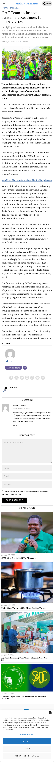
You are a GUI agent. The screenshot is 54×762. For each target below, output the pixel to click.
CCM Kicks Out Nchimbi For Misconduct (19, 558)
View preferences (27, 756)
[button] (50, 713)
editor (25, 42)
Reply (15, 425)
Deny (27, 748)
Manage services (26, 734)
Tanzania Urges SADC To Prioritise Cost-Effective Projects (23, 698)
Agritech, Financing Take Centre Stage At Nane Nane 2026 (24, 659)
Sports (5, 8)
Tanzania (14, 8)
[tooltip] (11, 378)
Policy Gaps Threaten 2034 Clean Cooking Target (23, 608)
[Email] (25, 368)
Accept (27, 741)
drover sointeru (19, 405)
